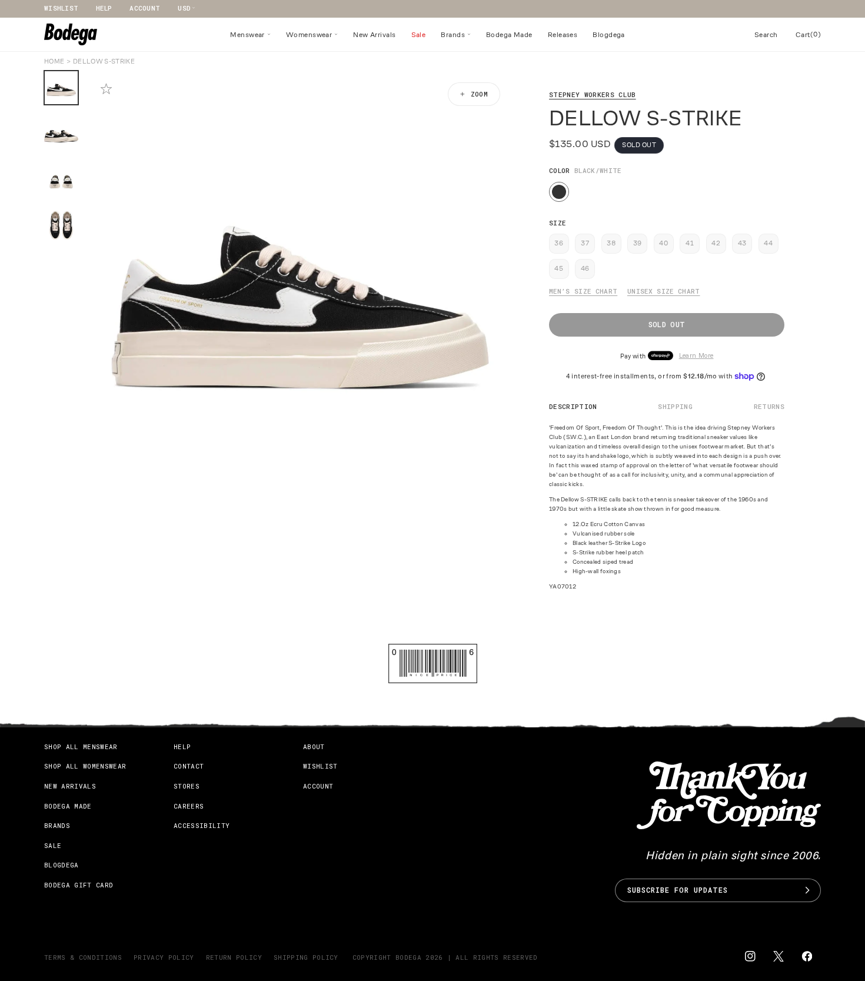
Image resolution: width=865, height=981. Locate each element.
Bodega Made (68, 806)
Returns (769, 406)
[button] (250, 35)
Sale (52, 845)
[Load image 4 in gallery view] (61, 225)
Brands (57, 825)
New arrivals (70, 786)
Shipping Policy (306, 957)
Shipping (675, 406)
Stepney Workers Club (592, 94)
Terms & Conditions (83, 957)
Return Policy (234, 957)
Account (144, 8)
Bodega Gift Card (78, 884)
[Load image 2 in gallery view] (61, 134)
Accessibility (201, 825)
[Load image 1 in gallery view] (61, 88)
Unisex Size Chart (663, 291)
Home (54, 61)
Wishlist (61, 8)
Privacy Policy (164, 957)
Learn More (696, 356)
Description (573, 406)
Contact (189, 765)
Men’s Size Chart (583, 291)
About (314, 746)
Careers (189, 806)
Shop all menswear (81, 746)
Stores (186, 786)
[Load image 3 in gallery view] (61, 179)
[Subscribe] (807, 890)
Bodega (408, 957)
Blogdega (61, 864)
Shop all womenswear (85, 765)
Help (104, 8)
